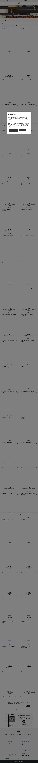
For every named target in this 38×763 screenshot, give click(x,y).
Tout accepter (22, 130)
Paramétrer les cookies (13, 131)
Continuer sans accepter (27, 112)
